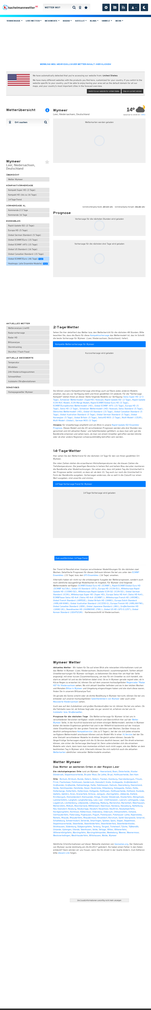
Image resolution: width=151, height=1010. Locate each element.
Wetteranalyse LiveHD (18, 328)
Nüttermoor (85, 812)
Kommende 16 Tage (17, 215)
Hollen (128, 788)
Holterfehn (71, 791)
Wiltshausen (95, 835)
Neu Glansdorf (60, 809)
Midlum (69, 806)
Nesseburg (126, 806)
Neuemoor (103, 809)
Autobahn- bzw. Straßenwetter (67, 712)
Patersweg (74, 814)
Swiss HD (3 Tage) (69, 408)
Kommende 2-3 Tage (18, 210)
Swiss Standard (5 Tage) (131, 408)
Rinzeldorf (102, 817)
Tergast (105, 826)
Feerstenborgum (126, 779)
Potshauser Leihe (121, 814)
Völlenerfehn (120, 829)
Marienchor (114, 803)
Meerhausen (138, 803)
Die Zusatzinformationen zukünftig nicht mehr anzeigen (99, 900)
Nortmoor (74, 812)
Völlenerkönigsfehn (62, 832)
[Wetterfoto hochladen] (114, 7)
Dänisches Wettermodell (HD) (67, 411)
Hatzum (113, 785)
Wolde (105, 835)
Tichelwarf (115, 826)
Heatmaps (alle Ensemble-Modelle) (27, 263)
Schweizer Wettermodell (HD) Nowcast (98, 408)
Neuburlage (82, 809)
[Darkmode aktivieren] (144, 7)
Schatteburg (59, 820)
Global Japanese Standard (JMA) (103, 606)
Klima (93, 21)
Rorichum (112, 817)
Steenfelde (78, 823)
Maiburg (104, 803)
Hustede (140, 791)
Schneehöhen (14, 376)
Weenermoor (133, 832)
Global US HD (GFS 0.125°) (117, 609)
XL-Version (128, 734)
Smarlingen (95, 820)
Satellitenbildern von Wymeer (105, 699)
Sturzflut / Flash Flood (18, 352)
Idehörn (65, 794)
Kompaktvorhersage (19, 185)
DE (36, 6)
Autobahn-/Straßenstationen (22, 381)
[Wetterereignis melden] (123, 7)
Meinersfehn (59, 806)
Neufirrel (113, 809)
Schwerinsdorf (72, 820)
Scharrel (140, 817)
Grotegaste (117, 782)
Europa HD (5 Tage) (18, 230)
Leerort (123, 800)
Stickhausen (59, 826)
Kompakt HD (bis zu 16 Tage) (22, 195)
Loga (141, 800)
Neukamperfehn (126, 809)
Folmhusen (77, 782)
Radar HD (12, 337)
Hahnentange (83, 785)
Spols (113, 820)
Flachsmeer (65, 782)
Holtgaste (94, 791)
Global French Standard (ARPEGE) (70, 600)
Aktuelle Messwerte (19, 358)
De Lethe (102, 774)
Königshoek (138, 797)
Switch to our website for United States (103, 91)
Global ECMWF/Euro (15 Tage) (23, 240)
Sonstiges (12, 387)
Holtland (131, 791)
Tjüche (124, 826)
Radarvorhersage (16, 333)
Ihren (72, 794)
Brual (110, 774)
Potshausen (106, 814)
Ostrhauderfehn (60, 814)
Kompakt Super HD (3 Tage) (22, 190)
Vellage (102, 829)
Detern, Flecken (99, 779)
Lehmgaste (133, 800)
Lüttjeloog (94, 803)
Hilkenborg (107, 788)
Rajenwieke (136, 814)
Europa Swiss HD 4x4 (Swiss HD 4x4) (124, 594)
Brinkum (72, 779)
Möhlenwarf (93, 806)
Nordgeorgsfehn (61, 812)
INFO (143, 115)
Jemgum (101, 794)
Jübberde (124, 794)
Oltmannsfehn (120, 812)
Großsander (58, 785)
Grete (108, 782)
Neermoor (105, 806)
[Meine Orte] (86, 7)
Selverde (85, 820)
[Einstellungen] (106, 7)
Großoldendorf (131, 782)
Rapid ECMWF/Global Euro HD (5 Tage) (109, 402)
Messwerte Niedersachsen (65, 701)
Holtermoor (82, 791)
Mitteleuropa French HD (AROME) (122, 597)
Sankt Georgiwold (127, 817)
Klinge (97, 797)
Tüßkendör (133, 826)
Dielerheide (124, 771)
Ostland (132, 812)
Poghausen (86, 814)
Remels (56, 817)
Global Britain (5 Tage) (85, 417)
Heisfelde (78, 788)
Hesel (87, 788)
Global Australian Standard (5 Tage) (78, 414)
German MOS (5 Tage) (86, 420)
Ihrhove (91, 794)
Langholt (72, 800)
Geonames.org (121, 844)
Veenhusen (86, 829)
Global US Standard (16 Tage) (23, 249)
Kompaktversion (85, 731)
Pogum (96, 814)
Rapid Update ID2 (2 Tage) (21, 225)
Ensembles (13, 221)
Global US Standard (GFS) (84, 588)
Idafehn (56, 794)
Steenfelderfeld (108, 823)
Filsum (139, 779)
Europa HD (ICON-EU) (109, 588)
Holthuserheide (121, 774)
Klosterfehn (126, 797)
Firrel (55, 782)
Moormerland (80, 806)
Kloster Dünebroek (110, 797)
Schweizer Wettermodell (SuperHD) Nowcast (82, 400)
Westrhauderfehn (79, 835)
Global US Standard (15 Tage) (98, 411)
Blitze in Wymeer (74, 688)
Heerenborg (123, 785)
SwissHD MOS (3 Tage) (109, 417)
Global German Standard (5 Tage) (24, 235)
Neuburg (72, 809)
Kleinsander (87, 797)
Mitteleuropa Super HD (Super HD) (88, 594)
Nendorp (115, 806)
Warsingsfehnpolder (96, 832)
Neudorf (93, 809)
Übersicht (12, 175)
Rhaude (65, 817)
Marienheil (126, 803)
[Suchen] (74, 7)
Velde (95, 829)
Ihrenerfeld (81, 794)
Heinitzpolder (66, 788)
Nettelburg (137, 806)
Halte (93, 785)
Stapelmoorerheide (74, 774)
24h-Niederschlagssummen (21, 372)
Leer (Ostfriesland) (108, 800)
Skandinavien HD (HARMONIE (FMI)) (84, 609)
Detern (88, 779)
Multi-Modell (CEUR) (132, 417)
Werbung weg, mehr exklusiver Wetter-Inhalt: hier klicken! (75, 64)
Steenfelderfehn (92, 823)
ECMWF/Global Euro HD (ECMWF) (94, 585)
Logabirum (58, 803)
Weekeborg (112, 832)
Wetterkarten (59, 752)
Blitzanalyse (14, 342)
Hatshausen (102, 785)
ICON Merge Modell (80, 402)
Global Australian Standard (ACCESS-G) (89, 603)
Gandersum (88, 782)
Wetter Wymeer (15, 179)
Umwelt (106, 21)
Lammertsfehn (60, 800)
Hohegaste (119, 788)
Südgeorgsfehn (84, 826)
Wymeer (113, 835)
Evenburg (113, 779)
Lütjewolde (83, 803)
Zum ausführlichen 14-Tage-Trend (71, 558)
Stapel (120, 820)
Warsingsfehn (79, 832)
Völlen (110, 829)
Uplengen (66, 829)
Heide (56, 788)
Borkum (63, 779)
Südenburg (71, 826)
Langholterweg (85, 800)
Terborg (96, 826)
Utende (76, 829)
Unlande (57, 829)
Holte (135, 788)
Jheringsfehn (112, 794)
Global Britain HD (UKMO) (100, 600)
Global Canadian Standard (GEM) (69, 606)
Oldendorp (97, 812)
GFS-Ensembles (91, 575)
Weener (122, 832)
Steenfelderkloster (125, 823)
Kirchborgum (59, 797)
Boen (115, 771)
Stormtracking (15, 347)
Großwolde (70, 785)
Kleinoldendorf (74, 797)
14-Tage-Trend (15, 199)
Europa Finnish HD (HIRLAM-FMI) (126, 603)
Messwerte (51, 21)
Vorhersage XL (16, 206)
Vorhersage (14, 21)
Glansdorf (99, 782)
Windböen (13, 367)
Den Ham (134, 774)
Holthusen (105, 791)
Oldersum (108, 812)
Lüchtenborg (71, 803)
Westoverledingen (61, 835)
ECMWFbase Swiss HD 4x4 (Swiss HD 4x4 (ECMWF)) (79, 597)
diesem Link (64, 853)
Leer (95, 800)
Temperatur (13, 362)
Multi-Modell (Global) (63, 420)
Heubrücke (96, 788)
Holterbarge (59, 791)
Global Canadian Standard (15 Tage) (26, 254)
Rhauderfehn (76, 817)
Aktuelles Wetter (18, 323)
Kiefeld (133, 794)
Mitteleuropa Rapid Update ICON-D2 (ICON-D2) (101, 591)
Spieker (105, 820)
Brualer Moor (90, 774)
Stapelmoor (129, 820)
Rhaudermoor (89, 817)
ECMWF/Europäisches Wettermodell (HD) (73, 405)
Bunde (80, 779)
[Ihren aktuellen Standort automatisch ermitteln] (80, 7)
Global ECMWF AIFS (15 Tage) (23, 244)
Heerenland (105, 771)
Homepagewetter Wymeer (20, 392)
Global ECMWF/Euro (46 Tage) (25, 259)
